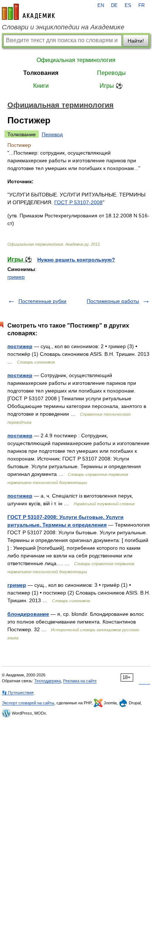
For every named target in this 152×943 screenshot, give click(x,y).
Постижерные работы (113, 301)
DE (114, 5)
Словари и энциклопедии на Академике (63, 27)
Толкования (40, 73)
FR (141, 5)
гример (16, 277)
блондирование (28, 614)
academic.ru (28, 12)
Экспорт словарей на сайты (28, 703)
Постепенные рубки (42, 301)
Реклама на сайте (80, 681)
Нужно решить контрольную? (76, 260)
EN (100, 5)
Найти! (136, 41)
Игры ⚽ (111, 86)
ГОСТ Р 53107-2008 (78, 202)
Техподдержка (47, 681)
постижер (19, 346)
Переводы (111, 73)
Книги (41, 86)
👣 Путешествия (18, 692)
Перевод (52, 134)
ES (128, 5)
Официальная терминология (76, 60)
